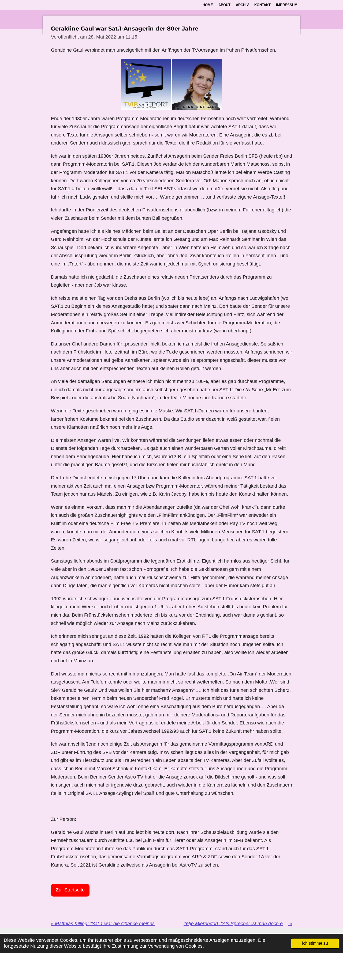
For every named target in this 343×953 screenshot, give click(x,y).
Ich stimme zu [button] (315, 943)
